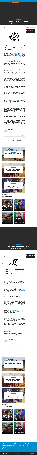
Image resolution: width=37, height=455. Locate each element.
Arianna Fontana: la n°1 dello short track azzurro (19, 206)
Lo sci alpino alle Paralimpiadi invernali (10, 140)
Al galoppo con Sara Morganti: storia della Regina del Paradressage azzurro (13, 186)
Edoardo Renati (11, 187)
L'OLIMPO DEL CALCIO (15, 2)
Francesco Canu (6, 209)
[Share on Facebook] (2, 32)
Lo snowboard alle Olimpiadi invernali (19, 140)
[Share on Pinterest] (2, 36)
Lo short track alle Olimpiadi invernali (19, 350)
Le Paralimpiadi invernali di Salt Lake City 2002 (10, 350)
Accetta (32, 453)
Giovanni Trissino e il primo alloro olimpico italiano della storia (13, 154)
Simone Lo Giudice (14, 23)
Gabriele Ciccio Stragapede (19, 208)
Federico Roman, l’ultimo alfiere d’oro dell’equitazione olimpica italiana (13, 170)
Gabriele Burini (18, 222)
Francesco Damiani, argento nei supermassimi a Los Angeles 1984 (7, 206)
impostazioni (27, 453)
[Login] (34, 2)
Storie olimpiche (18, 19)
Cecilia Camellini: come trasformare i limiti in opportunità (19, 220)
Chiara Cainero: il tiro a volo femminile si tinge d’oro (6, 219)
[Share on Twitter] (2, 34)
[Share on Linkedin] (2, 38)
